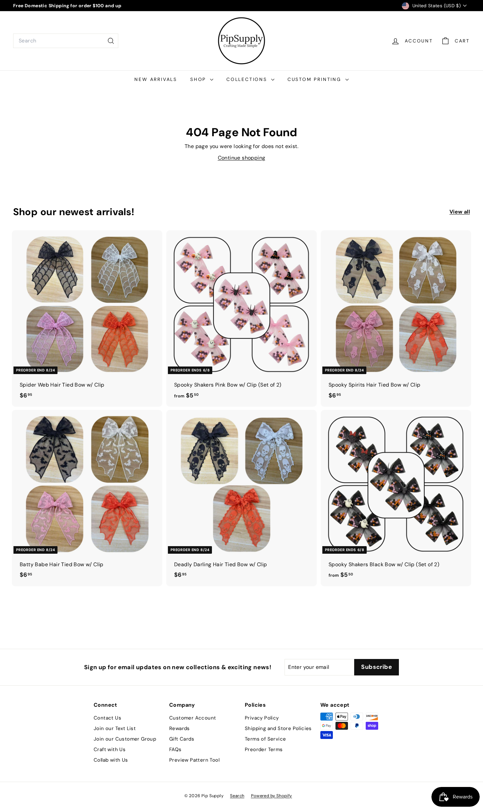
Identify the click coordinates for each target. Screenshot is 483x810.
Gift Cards (181, 739)
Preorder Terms (264, 749)
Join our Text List (115, 728)
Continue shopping (241, 157)
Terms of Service (265, 739)
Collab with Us (111, 760)
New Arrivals (155, 79)
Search (237, 795)
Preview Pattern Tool (194, 760)
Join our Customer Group (125, 739)
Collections (247, 79)
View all (459, 211)
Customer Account (192, 718)
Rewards (179, 728)
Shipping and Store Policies (278, 728)
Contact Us (107, 718)
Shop (199, 79)
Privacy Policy (262, 718)
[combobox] (65, 41)
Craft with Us (110, 749)
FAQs (175, 749)
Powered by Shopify (271, 795)
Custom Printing (316, 79)
